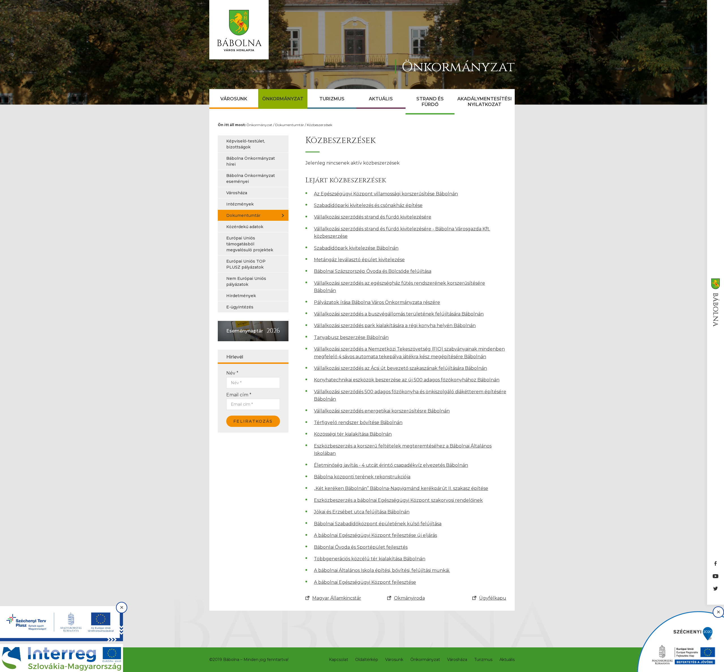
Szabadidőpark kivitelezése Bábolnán (356, 248)
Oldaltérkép (366, 659)
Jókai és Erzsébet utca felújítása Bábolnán (362, 512)
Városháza (236, 192)
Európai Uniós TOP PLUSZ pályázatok (246, 264)
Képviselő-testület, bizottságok (245, 144)
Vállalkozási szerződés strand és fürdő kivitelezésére (372, 217)
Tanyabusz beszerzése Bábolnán (351, 337)
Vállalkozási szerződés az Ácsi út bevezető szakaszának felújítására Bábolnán (400, 368)
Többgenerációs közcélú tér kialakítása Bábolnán (369, 558)
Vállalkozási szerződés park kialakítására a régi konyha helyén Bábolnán (395, 325)
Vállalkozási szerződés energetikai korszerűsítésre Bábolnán (382, 411)
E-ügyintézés (239, 307)
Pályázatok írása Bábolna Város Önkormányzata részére (377, 302)
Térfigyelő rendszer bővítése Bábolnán (358, 422)
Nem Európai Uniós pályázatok (246, 281)
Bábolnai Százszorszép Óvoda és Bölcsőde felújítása (372, 271)
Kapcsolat (338, 659)
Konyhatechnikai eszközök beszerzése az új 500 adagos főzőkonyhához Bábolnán (406, 380)
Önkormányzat (282, 98)
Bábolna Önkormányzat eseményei (250, 178)
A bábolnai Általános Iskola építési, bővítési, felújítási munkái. (382, 570)
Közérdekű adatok (244, 226)
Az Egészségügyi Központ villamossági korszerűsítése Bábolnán (386, 193)
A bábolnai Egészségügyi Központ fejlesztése (365, 582)
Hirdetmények (241, 295)
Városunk (233, 98)
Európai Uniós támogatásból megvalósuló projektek (249, 243)
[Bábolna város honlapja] (239, 29)
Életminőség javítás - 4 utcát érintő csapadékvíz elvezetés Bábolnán (391, 465)
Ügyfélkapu (492, 598)
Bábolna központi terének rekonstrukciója (362, 476)
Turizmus (331, 98)
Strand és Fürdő (430, 101)
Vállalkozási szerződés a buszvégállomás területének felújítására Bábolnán (399, 314)
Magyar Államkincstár (336, 598)
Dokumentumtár (289, 125)
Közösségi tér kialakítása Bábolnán (353, 434)
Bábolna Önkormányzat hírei (250, 161)
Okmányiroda (409, 598)
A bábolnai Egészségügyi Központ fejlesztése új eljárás (375, 535)
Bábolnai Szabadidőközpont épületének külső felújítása (377, 523)
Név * (232, 373)
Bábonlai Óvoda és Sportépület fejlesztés (361, 547)
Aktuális (381, 98)
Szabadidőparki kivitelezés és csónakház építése (368, 205)
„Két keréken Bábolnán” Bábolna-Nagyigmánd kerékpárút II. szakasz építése (401, 488)
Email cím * (238, 394)
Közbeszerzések (319, 125)
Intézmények (240, 204)
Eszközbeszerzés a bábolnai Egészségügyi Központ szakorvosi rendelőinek (398, 500)
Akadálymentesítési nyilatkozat (484, 101)
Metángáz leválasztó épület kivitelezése (359, 259)
